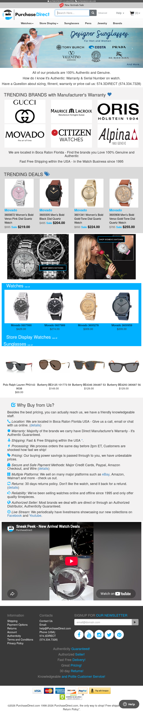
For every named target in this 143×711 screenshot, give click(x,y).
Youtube (35, 515)
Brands (117, 23)
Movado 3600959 (122, 325)
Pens (88, 23)
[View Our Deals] (109, 94)
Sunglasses (71, 23)
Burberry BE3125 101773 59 (54, 384)
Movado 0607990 (21, 325)
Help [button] (119, 13)
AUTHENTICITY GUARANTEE (61, 1)
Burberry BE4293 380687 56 (124, 384)
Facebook (14, 515)
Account (12, 632)
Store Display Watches (31, 336)
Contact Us (46, 621)
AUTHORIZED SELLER (86, 1)
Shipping (12, 621)
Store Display (47, 23)
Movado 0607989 (55, 325)
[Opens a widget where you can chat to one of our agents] (129, 704)
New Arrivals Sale (74, 5)
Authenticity (14, 636)
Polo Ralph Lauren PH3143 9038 (19, 386)
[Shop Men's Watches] (38, 256)
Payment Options (17, 624)
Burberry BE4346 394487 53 (89, 384)
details (35, 425)
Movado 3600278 (88, 325)
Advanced (102, 13)
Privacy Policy (15, 643)
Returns (12, 628)
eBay (105, 474)
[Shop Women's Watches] (105, 256)
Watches (26, 23)
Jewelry (102, 23)
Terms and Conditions (20, 639)
